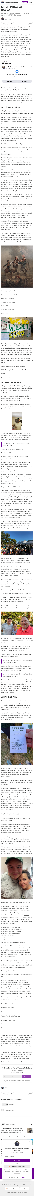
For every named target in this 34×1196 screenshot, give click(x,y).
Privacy (16, 1185)
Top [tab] (3, 1124)
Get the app (25, 1188)
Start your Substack (12, 1188)
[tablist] (8, 1104)
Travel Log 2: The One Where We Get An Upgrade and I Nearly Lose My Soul (12, 1131)
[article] (17, 1132)
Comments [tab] (5, 1104)
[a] (17, 421)
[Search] (31, 1124)
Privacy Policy (17, 1173)
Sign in (30, 2)
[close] (29, 1141)
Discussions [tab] (13, 1124)
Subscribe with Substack (18, 1166)
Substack (9, 1192)
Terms (20, 1185)
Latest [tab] (7, 1124)
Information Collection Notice (20, 1171)
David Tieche (8, 18)
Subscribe (24, 2)
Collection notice (27, 1185)
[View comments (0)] (8, 23)
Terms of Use (25, 1170)
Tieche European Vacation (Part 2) (12, 1128)
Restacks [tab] (11, 1104)
